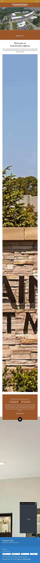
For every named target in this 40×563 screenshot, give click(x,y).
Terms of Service (22, 556)
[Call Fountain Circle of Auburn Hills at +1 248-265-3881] (38, 1)
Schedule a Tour (19, 35)
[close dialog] (38, 539)
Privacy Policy (16, 556)
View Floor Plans (19, 413)
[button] (36, 1)
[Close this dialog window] (36, 503)
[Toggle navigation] (2, 1)
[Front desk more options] (38, 535)
